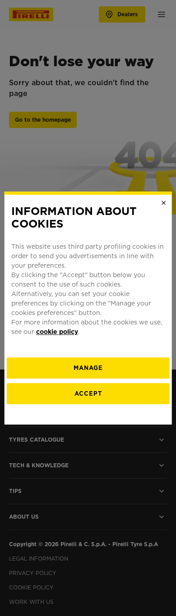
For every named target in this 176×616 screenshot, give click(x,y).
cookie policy (57, 331)
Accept (88, 393)
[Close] (163, 203)
